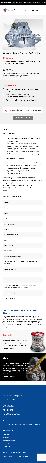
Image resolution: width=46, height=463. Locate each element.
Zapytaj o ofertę (9, 348)
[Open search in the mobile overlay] (27, 10)
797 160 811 (8, 410)
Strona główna (8, 424)
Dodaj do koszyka (23, 118)
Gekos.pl (27, 456)
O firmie (18, 424)
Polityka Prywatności (9, 456)
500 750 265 (9, 406)
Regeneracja (27, 424)
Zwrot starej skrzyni (10, 85)
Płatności (6, 434)
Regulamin (6, 446)
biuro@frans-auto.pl (11, 414)
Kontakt (37, 424)
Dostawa (6, 437)
